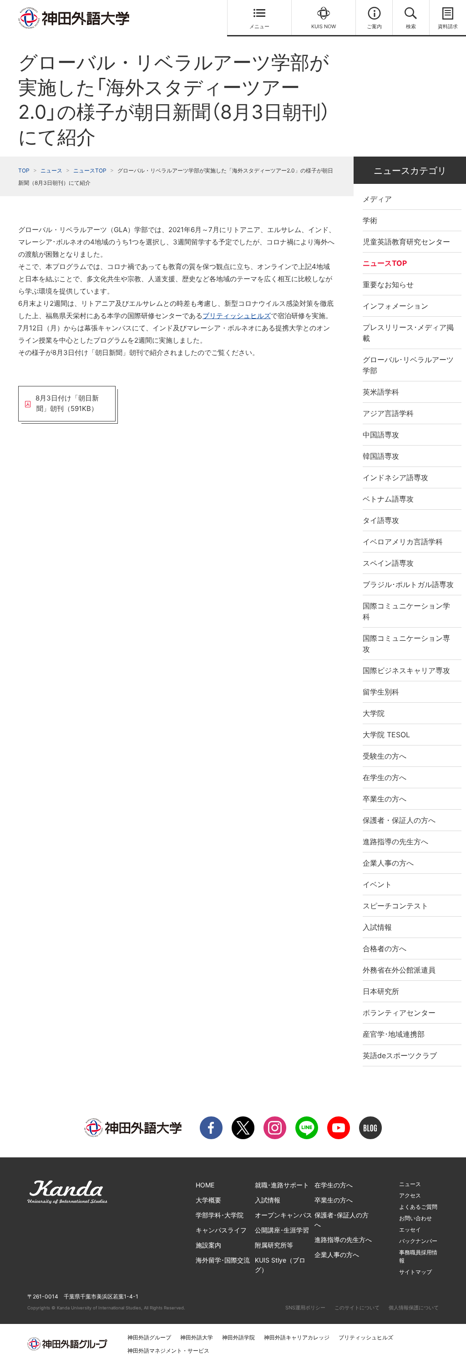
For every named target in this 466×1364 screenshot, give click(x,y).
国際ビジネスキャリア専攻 (406, 670)
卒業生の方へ (384, 798)
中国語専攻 (381, 434)
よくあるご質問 (418, 1206)
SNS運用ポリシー (305, 1307)
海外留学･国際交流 (223, 1260)
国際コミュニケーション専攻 (406, 644)
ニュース (51, 170)
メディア (377, 198)
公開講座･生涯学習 (282, 1230)
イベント (377, 884)
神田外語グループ (149, 1337)
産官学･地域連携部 (394, 1034)
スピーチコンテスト (395, 905)
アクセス (410, 1195)
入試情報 (377, 927)
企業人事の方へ (388, 862)
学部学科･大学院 (219, 1215)
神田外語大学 (196, 1337)
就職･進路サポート (282, 1185)
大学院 (374, 713)
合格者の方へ (384, 948)
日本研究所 (381, 991)
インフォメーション (395, 305)
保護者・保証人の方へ (399, 820)
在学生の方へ (384, 777)
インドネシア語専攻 (395, 477)
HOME (205, 1185)
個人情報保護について (414, 1307)
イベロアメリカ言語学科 (403, 541)
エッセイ (410, 1229)
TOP (24, 170)
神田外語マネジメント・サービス (168, 1350)
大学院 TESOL (386, 734)
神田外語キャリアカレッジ (296, 1337)
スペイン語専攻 (388, 563)
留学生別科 (381, 691)
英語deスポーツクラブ (400, 1055)
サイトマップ (415, 1271)
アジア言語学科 (388, 413)
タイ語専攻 (381, 520)
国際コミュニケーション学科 (406, 611)
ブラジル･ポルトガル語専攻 (408, 584)
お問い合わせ (415, 1218)
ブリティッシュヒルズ (237, 315)
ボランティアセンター (399, 1012)
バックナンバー (418, 1240)
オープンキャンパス (283, 1215)
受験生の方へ (384, 756)
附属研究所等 (274, 1245)
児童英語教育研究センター (406, 241)
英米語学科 (381, 391)
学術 (370, 220)
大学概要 (208, 1200)
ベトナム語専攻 (388, 498)
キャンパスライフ (221, 1230)
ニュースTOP (89, 170)
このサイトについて (357, 1307)
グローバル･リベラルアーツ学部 (408, 365)
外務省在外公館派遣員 (399, 969)
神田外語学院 (238, 1337)
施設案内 (208, 1245)
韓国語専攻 (381, 456)
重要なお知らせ (388, 284)
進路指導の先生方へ (395, 841)
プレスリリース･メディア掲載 (408, 333)
